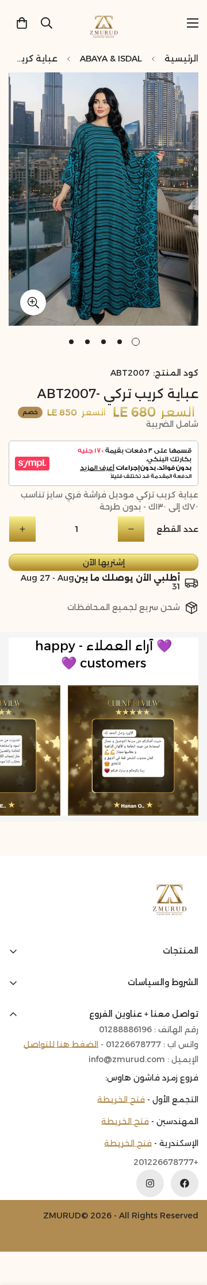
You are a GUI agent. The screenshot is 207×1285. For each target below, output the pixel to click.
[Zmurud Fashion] (103, 22)
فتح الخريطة (121, 1099)
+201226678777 (165, 1162)
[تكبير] (33, 302)
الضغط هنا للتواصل (61, 1044)
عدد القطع (177, 529)
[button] (22, 23)
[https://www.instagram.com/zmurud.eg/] (150, 1183)
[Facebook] (184, 1183)
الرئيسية (181, 58)
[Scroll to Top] (20, 1224)
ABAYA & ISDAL (111, 58)
